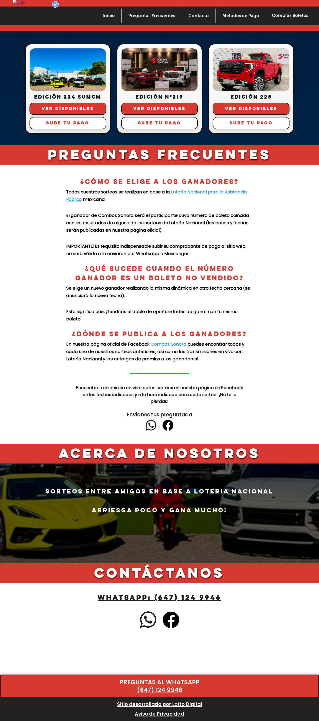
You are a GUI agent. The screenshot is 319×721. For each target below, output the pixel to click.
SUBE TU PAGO (67, 123)
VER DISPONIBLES (68, 109)
